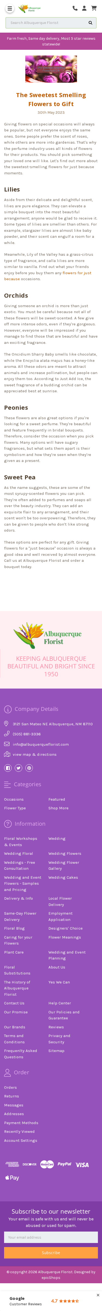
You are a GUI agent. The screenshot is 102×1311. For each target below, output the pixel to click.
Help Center (59, 1003)
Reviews (56, 1027)
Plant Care (14, 952)
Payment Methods (21, 1122)
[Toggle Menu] (9, 8)
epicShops (51, 1277)
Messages (13, 1105)
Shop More (58, 808)
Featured (56, 799)
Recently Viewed (19, 1131)
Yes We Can (59, 982)
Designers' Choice (65, 928)
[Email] (41, 581)
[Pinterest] (69, 581)
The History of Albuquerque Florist (17, 988)
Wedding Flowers (64, 853)
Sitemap (56, 1050)
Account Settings (20, 1140)
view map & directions (35, 754)
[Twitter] (59, 581)
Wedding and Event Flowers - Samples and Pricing (22, 883)
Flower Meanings (64, 937)
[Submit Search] (91, 23)
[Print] (50, 581)
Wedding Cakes (63, 877)
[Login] (86, 8)
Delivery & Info (18, 898)
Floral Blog (14, 928)
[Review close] (98, 1295)
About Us (56, 967)
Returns (11, 1096)
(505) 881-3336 (27, 734)
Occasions (14, 799)
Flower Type (15, 808)
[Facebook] (32, 581)
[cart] (94, 8)
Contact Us (14, 1003)
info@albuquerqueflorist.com (41, 744)
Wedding (57, 838)
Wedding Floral (18, 853)
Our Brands (14, 1027)
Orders (10, 1087)
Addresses (14, 1113)
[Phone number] (77, 8)
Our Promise (16, 1012)
